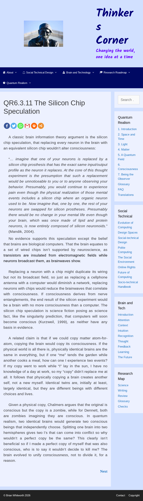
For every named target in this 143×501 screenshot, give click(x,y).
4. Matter (124, 149)
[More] (41, 126)
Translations (126, 195)
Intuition (123, 330)
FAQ (121, 189)
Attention (123, 320)
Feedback (124, 346)
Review (122, 396)
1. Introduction (127, 129)
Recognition (125, 336)
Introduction (125, 314)
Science (123, 385)
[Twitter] (14, 126)
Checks (123, 406)
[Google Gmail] (27, 126)
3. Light (122, 144)
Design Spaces (128, 232)
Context (123, 325)
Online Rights (127, 267)
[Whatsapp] (20, 126)
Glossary (124, 184)
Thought (123, 341)
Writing (122, 390)
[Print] (34, 126)
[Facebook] (7, 126)
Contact (120, 495)
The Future (125, 357)
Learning (123, 352)
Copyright (134, 495)
